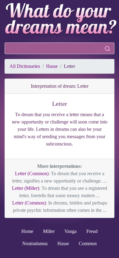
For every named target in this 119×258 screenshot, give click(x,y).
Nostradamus (35, 243)
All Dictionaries (24, 66)
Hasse (52, 66)
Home (27, 231)
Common (88, 243)
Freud (92, 231)
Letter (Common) (32, 173)
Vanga (70, 231)
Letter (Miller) (25, 188)
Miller (49, 231)
